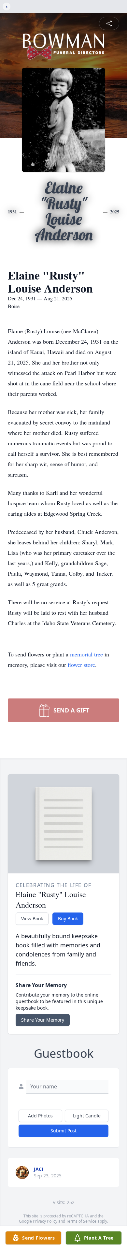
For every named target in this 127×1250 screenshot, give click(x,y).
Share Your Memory (42, 1020)
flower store (81, 664)
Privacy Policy (45, 1221)
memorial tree (86, 654)
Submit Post (63, 1131)
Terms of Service (81, 1221)
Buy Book (68, 918)
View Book (32, 918)
